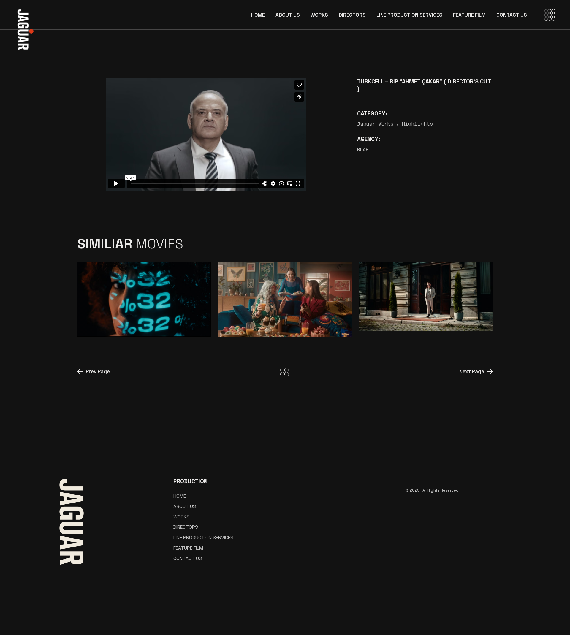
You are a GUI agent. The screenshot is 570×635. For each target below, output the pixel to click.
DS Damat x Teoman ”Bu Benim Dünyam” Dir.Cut (416, 316)
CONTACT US (187, 558)
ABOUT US (184, 506)
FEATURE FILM (188, 548)
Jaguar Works (375, 124)
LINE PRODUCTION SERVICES (203, 537)
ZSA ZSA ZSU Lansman (270, 327)
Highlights (417, 124)
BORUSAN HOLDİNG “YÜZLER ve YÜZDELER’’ (144, 322)
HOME (179, 496)
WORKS (181, 517)
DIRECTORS (185, 527)
